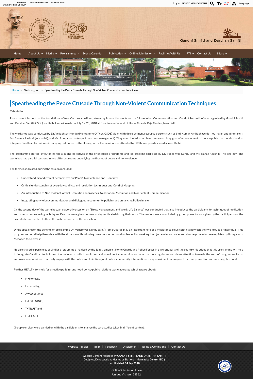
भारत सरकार (21, 2)
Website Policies (78, 346)
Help (97, 346)
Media (44, 52)
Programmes (59, 52)
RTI (160, 52)
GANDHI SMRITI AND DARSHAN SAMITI (48, 2)
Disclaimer (129, 346)
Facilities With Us (144, 52)
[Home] (183, 35)
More (185, 52)
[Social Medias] (226, 3)
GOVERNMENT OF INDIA (14, 5)
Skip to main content (194, 3)
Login (176, 3)
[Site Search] (212, 3)
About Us (32, 52)
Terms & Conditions (154, 346)
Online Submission (120, 52)
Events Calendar (80, 52)
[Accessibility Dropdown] (219, 3)
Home (17, 53)
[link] (225, 365)
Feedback (111, 346)
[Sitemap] (234, 3)
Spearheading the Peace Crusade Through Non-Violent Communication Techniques (114, 103)
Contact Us (172, 52)
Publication (99, 52)
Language (244, 3)
